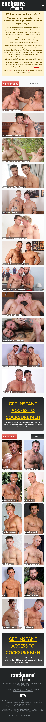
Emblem (36, 67)
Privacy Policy (37, 710)
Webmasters (7, 710)
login (10, 70)
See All (38, 436)
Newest (33, 83)
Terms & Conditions (23, 712)
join (29, 70)
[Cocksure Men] (13, 5)
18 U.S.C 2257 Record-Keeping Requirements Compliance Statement (23, 690)
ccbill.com (23, 706)
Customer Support (21, 710)
